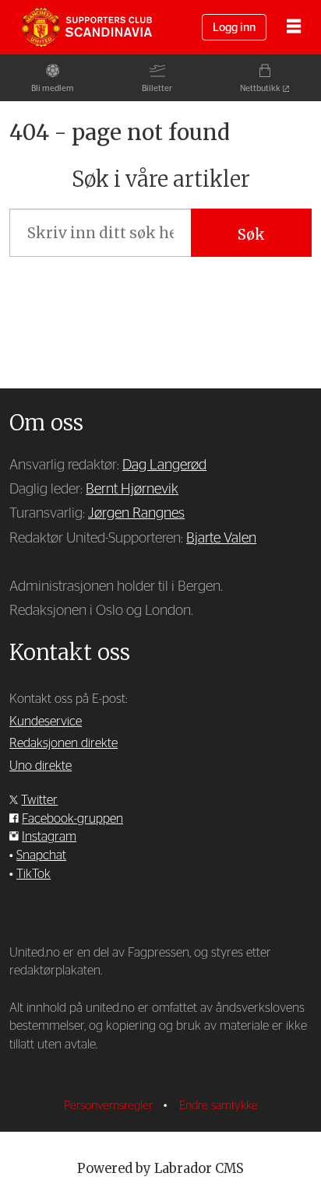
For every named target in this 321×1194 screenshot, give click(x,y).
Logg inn (234, 27)
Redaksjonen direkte (63, 743)
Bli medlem (52, 88)
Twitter (39, 800)
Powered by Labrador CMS (160, 1169)
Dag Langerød (164, 465)
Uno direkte (40, 766)
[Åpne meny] (293, 27)
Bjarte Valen (221, 538)
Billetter (157, 88)
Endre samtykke (218, 1105)
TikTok (33, 874)
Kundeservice (45, 721)
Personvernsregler (110, 1105)
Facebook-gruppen (72, 819)
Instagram (49, 837)
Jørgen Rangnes (136, 513)
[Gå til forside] (86, 27)
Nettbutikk (260, 88)
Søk (251, 235)
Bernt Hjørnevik (132, 489)
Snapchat (41, 855)
